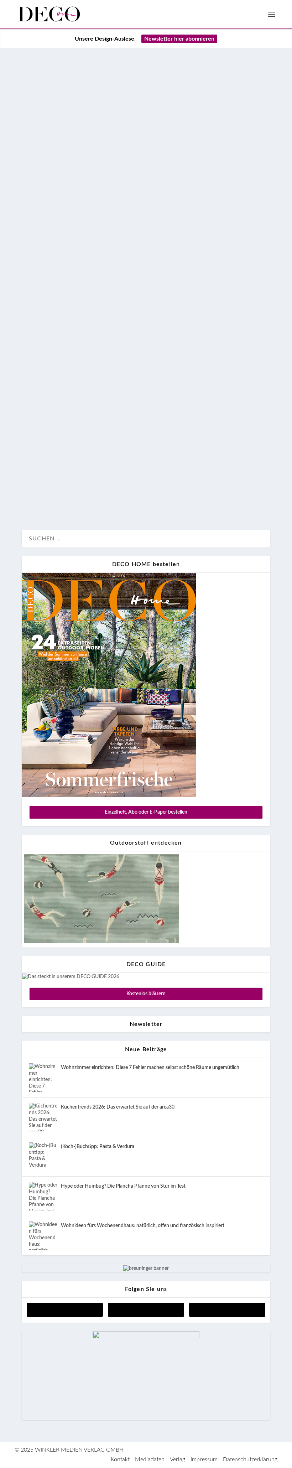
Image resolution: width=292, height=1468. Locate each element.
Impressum (204, 1459)
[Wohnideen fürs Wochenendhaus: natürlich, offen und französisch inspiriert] (43, 1235)
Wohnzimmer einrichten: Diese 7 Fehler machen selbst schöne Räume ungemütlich (150, 1067)
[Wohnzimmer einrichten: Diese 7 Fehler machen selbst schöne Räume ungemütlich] (43, 1077)
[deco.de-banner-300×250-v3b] (146, 1336)
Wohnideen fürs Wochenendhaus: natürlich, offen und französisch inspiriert (142, 1225)
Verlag (177, 1459)
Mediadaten (150, 1459)
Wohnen (39, 500)
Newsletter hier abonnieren (179, 39)
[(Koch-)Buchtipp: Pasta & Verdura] (43, 1156)
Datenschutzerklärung (250, 1459)
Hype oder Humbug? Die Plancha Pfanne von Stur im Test (123, 1186)
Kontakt (120, 1459)
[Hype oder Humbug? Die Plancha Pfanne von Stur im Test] (43, 1196)
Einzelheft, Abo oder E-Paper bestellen (146, 812)
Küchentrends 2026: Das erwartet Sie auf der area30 (117, 1107)
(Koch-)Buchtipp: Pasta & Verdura (97, 1146)
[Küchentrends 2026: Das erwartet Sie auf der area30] (43, 1117)
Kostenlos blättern (146, 993)
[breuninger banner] (146, 1268)
